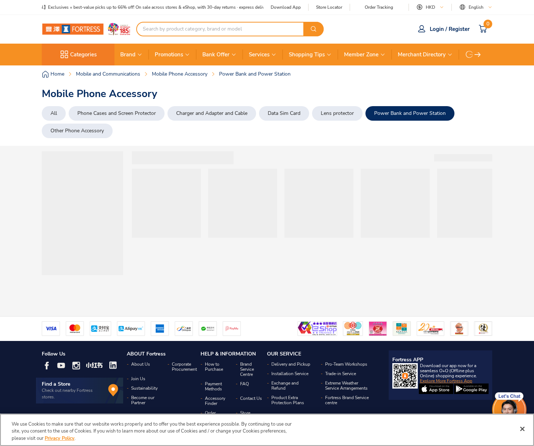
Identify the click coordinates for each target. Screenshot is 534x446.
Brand (127, 54)
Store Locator (329, 7)
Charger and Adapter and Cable (211, 113)
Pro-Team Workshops (346, 364)
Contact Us (251, 398)
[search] (313, 29)
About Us (140, 364)
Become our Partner (142, 400)
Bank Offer (216, 54)
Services (259, 54)
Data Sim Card (284, 113)
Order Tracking (379, 7)
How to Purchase (214, 366)
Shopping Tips (307, 54)
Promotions (169, 54)
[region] (267, 430)
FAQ (244, 384)
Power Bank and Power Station (410, 113)
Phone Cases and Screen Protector (116, 113)
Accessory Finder (215, 400)
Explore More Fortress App (446, 381)
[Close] (522, 429)
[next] (477, 54)
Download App (286, 7)
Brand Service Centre (247, 369)
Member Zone (361, 54)
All (53, 113)
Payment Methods (213, 386)
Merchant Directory (422, 54)
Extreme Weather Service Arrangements (346, 385)
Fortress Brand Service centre (347, 400)
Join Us (138, 379)
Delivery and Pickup (290, 364)
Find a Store (56, 384)
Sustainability (144, 388)
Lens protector (337, 113)
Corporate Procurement (184, 366)
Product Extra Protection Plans (287, 400)
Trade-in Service (340, 374)
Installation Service (289, 374)
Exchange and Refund (285, 385)
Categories (83, 54)
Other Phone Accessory (77, 130)
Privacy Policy (59, 438)
